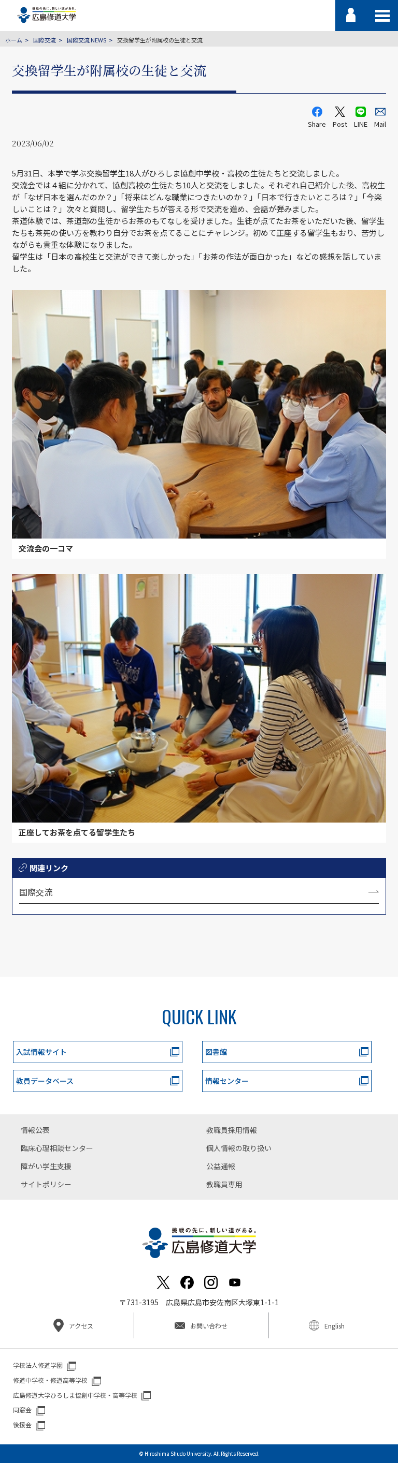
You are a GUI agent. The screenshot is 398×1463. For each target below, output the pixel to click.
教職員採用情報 (231, 1130)
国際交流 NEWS (86, 40)
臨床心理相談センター (57, 1148)
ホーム (13, 40)
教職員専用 (224, 1184)
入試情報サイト (41, 1052)
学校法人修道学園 (38, 1365)
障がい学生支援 (46, 1166)
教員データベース (45, 1081)
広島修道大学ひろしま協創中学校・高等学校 (75, 1395)
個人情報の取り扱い (239, 1148)
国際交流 (44, 40)
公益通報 (220, 1166)
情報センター (227, 1081)
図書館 (216, 1052)
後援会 (22, 1424)
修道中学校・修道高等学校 (50, 1380)
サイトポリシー (46, 1184)
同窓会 (22, 1409)
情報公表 (35, 1130)
